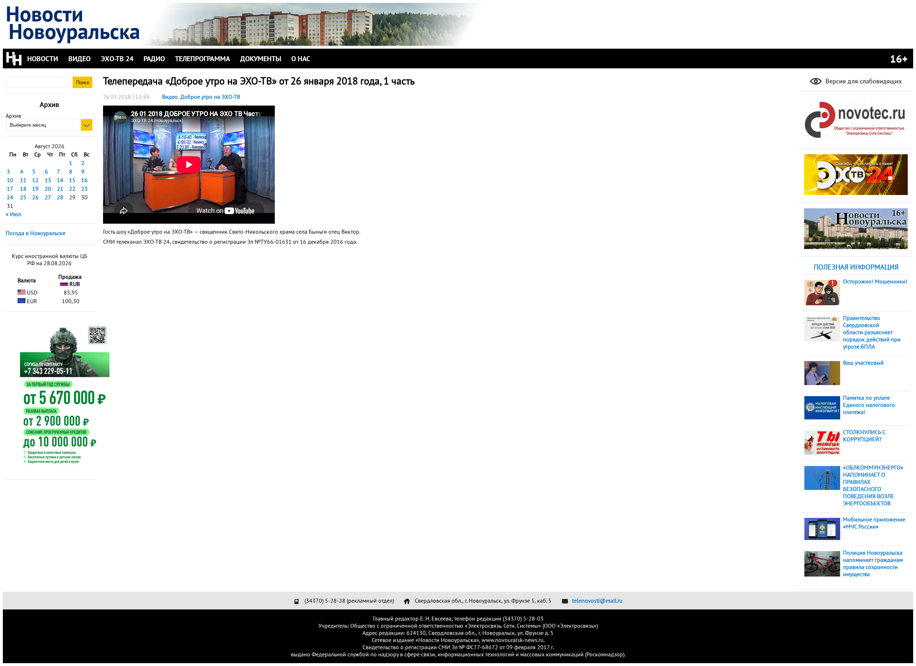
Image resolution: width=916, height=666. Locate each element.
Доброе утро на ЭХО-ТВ (210, 96)
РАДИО (154, 58)
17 (10, 188)
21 (60, 188)
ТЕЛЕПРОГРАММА (202, 58)
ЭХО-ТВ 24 (117, 58)
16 (84, 180)
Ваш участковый (863, 362)
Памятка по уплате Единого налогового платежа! (869, 404)
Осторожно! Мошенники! (875, 281)
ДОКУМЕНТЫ (260, 58)
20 (48, 188)
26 (35, 197)
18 (23, 188)
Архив (13, 115)
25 (23, 197)
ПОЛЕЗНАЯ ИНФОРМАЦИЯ (856, 267)
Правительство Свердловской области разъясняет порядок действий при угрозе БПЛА (872, 332)
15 (72, 180)
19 (35, 188)
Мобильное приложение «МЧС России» (874, 523)
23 (84, 188)
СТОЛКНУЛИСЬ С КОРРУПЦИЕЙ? (864, 435)
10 (10, 180)
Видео (170, 96)
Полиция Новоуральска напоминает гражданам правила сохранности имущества (873, 563)
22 (72, 188)
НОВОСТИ (42, 58)
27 (48, 197)
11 (23, 180)
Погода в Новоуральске (35, 233)
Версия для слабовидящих (863, 81)
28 (60, 197)
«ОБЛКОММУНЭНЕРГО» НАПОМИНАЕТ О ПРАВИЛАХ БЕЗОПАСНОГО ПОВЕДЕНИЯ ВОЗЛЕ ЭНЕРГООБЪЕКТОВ (873, 485)
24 (10, 197)
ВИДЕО (79, 58)
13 (48, 180)
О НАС (300, 58)
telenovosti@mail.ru (597, 600)
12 (35, 180)
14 (60, 180)
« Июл (13, 214)
